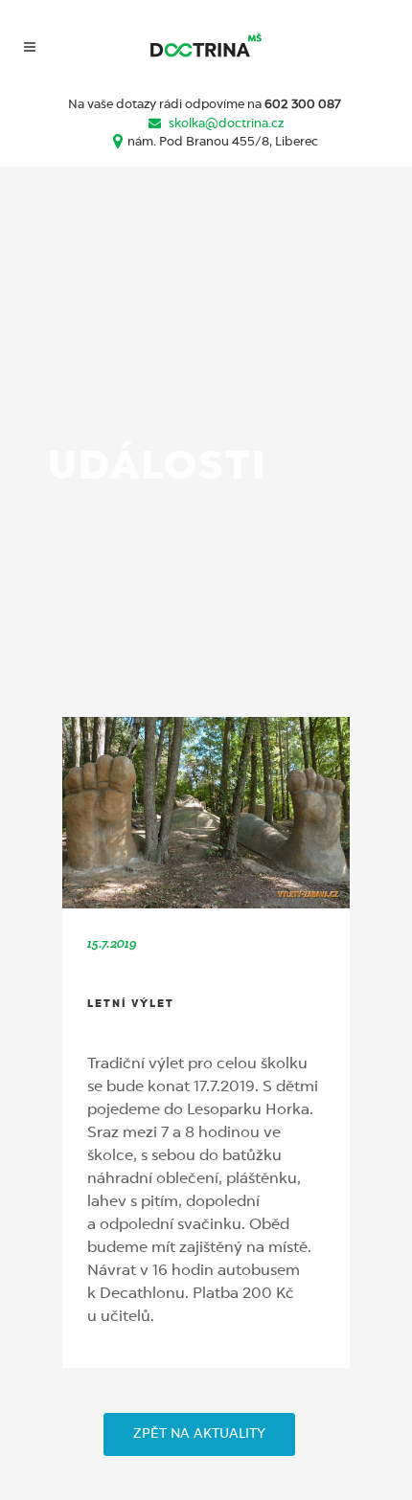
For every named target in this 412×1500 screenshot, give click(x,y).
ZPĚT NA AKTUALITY (199, 1434)
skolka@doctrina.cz (226, 124)
